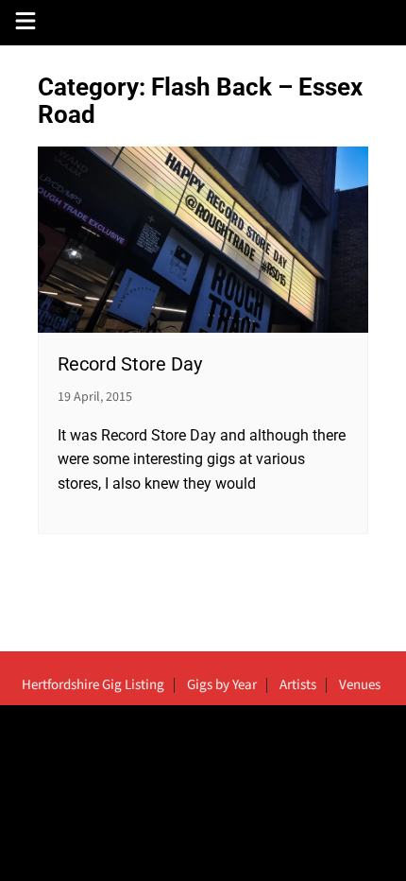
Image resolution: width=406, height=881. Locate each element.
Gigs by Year (222, 685)
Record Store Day (130, 364)
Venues (360, 685)
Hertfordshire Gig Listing (93, 685)
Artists (297, 685)
